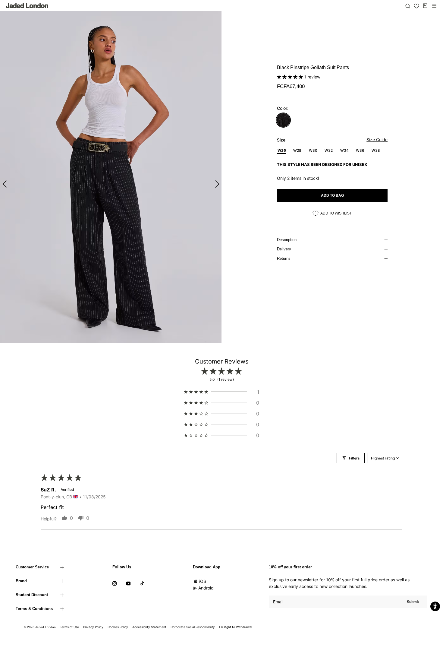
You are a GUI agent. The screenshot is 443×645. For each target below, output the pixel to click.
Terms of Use (69, 627)
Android (206, 587)
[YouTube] (128, 583)
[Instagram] (114, 583)
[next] (216, 184)
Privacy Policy (93, 627)
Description (287, 239)
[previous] (5, 184)
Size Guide (377, 139)
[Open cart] (425, 5)
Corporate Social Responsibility (193, 627)
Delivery (284, 249)
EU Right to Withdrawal (235, 627)
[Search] (407, 5)
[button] (290, 76)
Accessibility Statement (149, 627)
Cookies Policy (118, 627)
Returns (284, 258)
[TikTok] (142, 583)
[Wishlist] (416, 6)
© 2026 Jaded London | (41, 627)
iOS (202, 581)
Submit (413, 602)
